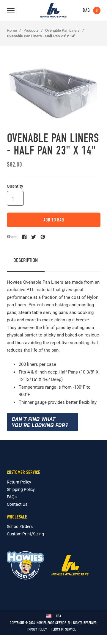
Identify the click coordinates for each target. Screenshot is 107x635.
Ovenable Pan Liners (62, 30)
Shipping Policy (21, 489)
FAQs (12, 497)
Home (12, 30)
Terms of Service (63, 629)
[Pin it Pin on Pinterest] (42, 236)
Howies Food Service (53, 10)
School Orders (20, 526)
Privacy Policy (37, 629)
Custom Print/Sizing (25, 534)
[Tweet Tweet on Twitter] (33, 236)
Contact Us (17, 504)
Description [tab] (25, 260)
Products (31, 30)
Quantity (15, 186)
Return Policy (19, 482)
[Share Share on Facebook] (24, 236)
